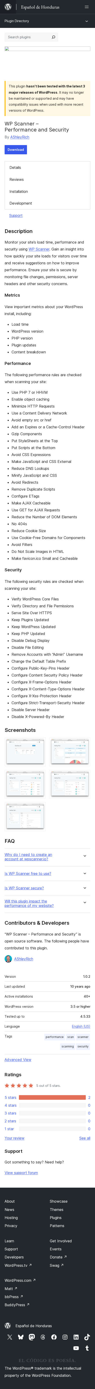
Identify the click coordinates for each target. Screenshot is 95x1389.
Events (56, 1249)
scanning (68, 1046)
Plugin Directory (17, 21)
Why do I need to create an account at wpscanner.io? (28, 856)
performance (55, 1037)
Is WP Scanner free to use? (28, 873)
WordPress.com (20, 1280)
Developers (14, 1257)
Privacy (11, 1225)
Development (20, 203)
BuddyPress (17, 1305)
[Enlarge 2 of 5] (84, 744)
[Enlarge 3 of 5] (39, 776)
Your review (14, 1138)
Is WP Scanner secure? (24, 888)
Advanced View (18, 1059)
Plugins (56, 1217)
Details (15, 167)
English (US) (81, 1026)
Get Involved (61, 1241)
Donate (58, 1257)
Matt (11, 1288)
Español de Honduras (33, 1325)
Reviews (16, 179)
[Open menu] (87, 7)
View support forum (21, 1172)
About (10, 1201)
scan (70, 1037)
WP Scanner (39, 249)
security (83, 1046)
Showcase (59, 1201)
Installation (18, 191)
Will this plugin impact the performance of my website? (29, 903)
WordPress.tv (18, 1265)
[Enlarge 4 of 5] (84, 776)
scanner (83, 1037)
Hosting (11, 1217)
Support (16, 215)
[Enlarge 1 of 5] (39, 744)
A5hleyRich (19, 137)
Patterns (57, 1225)
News (9, 1209)
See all (84, 1138)
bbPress (14, 1296)
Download (16, 150)
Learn (9, 1241)
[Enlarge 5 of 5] (39, 808)
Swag (57, 1265)
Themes (56, 1209)
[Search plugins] (53, 37)
